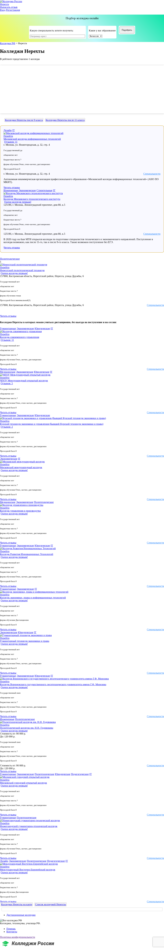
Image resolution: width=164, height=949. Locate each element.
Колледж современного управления (19, 337)
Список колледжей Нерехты (50, 904)
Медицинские (7, 372)
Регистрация (13, 10)
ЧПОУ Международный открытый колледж (24, 380)
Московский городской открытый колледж (23, 782)
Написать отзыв (8, 7)
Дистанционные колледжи (21, 915)
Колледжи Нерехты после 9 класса (24, 120)
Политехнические (10, 258)
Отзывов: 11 (10, 141)
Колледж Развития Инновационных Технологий (26, 554)
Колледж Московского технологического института (32, 199)
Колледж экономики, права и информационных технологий (33, 597)
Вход (2, 10)
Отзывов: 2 (7, 426)
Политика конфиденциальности (17, 937)
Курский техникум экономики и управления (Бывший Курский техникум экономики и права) (51, 424)
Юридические (42, 328)
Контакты (11, 931)
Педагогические (80, 774)
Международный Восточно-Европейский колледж (27, 869)
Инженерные (11, 190)
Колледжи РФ (7, 43)
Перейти (8, 136)
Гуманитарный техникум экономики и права (24, 641)
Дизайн (8, 130)
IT (13, 130)
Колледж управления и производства (20, 510)
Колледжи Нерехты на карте (16, 904)
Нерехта (4, 4)
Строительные (44, 190)
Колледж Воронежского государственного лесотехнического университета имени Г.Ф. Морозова (53, 684)
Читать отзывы (12, 187)
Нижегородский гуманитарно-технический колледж (28, 826)
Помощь (11, 928)
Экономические (27, 190)
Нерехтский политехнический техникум (22, 270)
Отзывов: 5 (7, 383)
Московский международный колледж (21, 467)
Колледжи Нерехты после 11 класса (65, 120)
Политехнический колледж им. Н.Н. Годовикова (26, 727)
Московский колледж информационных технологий (32, 139)
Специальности (151, 173)
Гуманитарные (8, 328)
